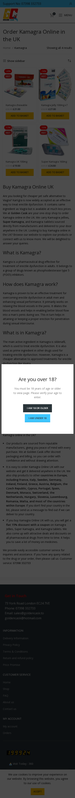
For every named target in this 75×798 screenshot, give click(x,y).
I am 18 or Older (37, 408)
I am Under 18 (37, 418)
